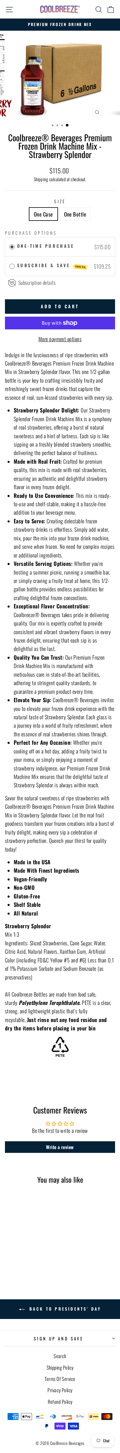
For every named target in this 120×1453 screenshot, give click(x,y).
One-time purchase (45, 246)
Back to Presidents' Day (64, 1309)
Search (60, 1356)
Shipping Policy (60, 1367)
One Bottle (75, 214)
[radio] (12, 247)
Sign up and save (59, 1338)
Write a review (60, 1147)
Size (60, 201)
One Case (43, 214)
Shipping (41, 179)
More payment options (60, 339)
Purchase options (31, 233)
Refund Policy (60, 1401)
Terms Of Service (60, 1378)
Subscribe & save (51, 265)
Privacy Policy (59, 1390)
